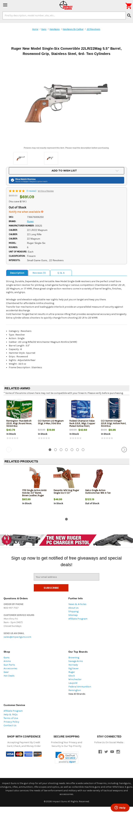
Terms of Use (11, 718)
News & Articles (77, 604)
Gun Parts (9, 664)
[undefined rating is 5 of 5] (17, 190)
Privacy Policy (11, 721)
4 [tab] (66, 449)
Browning (73, 657)
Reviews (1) (39, 272)
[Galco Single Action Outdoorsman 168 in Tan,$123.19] (98, 478)
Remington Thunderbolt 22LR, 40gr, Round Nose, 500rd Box (19, 423)
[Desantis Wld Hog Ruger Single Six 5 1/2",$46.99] (66, 478)
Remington (74, 690)
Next (124, 449)
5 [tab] (72, 449)
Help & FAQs (11, 714)
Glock (71, 675)
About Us (73, 607)
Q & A (61, 272)
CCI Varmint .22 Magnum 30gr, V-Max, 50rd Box (51, 422)
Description (17, 272)
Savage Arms (75, 661)
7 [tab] (83, 449)
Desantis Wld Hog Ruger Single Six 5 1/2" (66, 491)
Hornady (73, 664)
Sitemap (73, 615)
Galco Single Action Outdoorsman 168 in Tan (98, 491)
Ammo (7, 661)
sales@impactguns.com (17, 636)
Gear (6, 672)
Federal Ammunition (79, 686)
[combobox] (64, 15)
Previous (8, 449)
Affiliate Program (77, 618)
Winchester (75, 679)
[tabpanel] (19, 422)
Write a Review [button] (46, 190)
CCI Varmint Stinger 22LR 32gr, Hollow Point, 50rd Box (113, 423)
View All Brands (76, 693)
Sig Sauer (73, 668)
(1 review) (31, 190)
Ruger (71, 672)
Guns (7, 657)
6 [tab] (77, 449)
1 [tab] (50, 449)
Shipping (73, 611)
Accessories (10, 668)
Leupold (72, 683)
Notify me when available (25, 211)
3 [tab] (61, 449)
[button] (66, 757)
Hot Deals (9, 675)
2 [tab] (55, 449)
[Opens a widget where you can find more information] (120, 808)
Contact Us (10, 725)
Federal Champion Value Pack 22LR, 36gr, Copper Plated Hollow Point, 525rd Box (82, 424)
